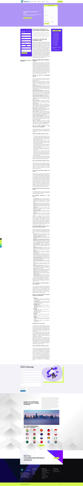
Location (43, 1)
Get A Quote (60, 1)
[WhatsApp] (1, 245)
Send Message (23, 390)
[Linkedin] (1, 247)
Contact (47, 1)
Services (39, 1)
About (35, 1)
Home (32, 1)
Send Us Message (47, 23)
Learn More (41, 445)
